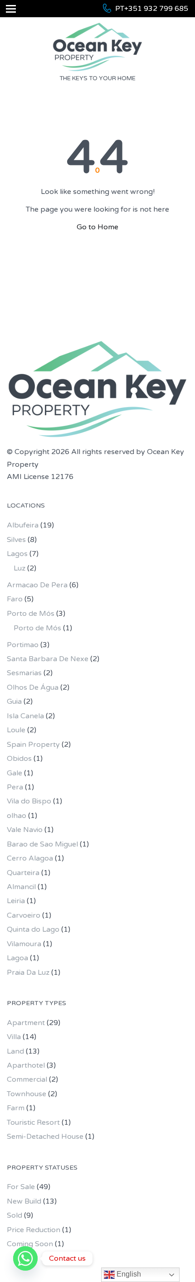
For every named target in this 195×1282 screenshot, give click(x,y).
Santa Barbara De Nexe (47, 658)
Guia (14, 701)
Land (15, 1051)
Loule (16, 730)
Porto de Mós (30, 613)
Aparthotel (26, 1065)
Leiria (16, 900)
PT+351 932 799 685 (151, 8)
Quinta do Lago (33, 929)
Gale (14, 773)
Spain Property (33, 744)
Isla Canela (25, 716)
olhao (16, 815)
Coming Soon (30, 1243)
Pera (15, 787)
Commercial (27, 1079)
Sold (14, 1215)
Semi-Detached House (45, 1136)
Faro (15, 599)
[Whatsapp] (25, 1258)
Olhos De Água (32, 687)
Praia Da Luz (28, 972)
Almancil (21, 886)
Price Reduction (33, 1229)
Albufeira (23, 525)
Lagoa (17, 958)
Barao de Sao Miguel (42, 844)
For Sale (21, 1186)
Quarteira (23, 872)
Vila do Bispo (29, 801)
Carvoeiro (23, 915)
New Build (24, 1201)
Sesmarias (24, 672)
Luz (19, 568)
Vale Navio (25, 829)
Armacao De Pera (37, 585)
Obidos (19, 758)
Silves (16, 539)
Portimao (23, 644)
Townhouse (26, 1093)
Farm (15, 1108)
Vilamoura (24, 943)
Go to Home (97, 227)
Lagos (17, 553)
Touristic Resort (33, 1122)
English (128, 1274)
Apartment (26, 1022)
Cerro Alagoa (30, 858)
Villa (14, 1036)
